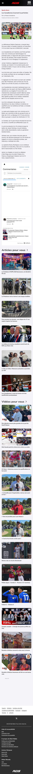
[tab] (9, 178)
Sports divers (5, 10)
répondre (9, 189)
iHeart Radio (5, 756)
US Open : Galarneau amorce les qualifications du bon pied (16, 470)
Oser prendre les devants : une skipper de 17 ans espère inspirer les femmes (16, 320)
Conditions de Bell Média (8, 710)
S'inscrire (27, 167)
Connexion (21, 167)
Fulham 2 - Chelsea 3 (8, 604)
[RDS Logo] (15, 3)
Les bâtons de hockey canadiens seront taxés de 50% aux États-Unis (15, 345)
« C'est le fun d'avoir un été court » (11, 538)
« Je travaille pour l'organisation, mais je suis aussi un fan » (16, 493)
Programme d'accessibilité (8, 735)
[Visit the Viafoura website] (27, 243)
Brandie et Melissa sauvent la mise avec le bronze (16, 650)
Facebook (17, 710)
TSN (3, 761)
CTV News (4, 763)
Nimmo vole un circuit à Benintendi (11, 560)
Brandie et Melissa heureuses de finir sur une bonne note (16, 673)
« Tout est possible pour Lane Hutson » (13, 516)
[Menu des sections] (2, 3)
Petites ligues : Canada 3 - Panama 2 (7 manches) (16, 582)
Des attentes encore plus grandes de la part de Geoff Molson (15, 424)
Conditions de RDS (6, 742)
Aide (3, 731)
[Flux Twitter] (16, 718)
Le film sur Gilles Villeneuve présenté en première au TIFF (16, 369)
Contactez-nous (6, 733)
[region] (16, 205)
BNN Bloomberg (6, 765)
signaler (27, 189)
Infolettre (9, 708)
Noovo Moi (4, 754)
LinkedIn (11, 712)
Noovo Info (4, 752)
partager (22, 189)
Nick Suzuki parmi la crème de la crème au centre (16, 447)
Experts (4, 708)
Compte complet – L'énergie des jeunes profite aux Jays (16, 627)
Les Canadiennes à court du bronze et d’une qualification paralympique (14, 394)
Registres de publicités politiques (10, 746)
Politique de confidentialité (8, 741)
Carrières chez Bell (17, 708)
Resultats (29, 4)
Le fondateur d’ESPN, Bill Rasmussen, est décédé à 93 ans (16, 272)
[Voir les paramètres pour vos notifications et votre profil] (4, 164)
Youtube (4, 712)
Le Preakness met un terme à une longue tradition (16, 296)
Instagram (24, 710)
